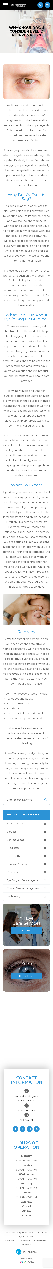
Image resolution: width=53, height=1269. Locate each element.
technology (14, 896)
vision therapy (15, 823)
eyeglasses (13, 848)
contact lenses (15, 839)
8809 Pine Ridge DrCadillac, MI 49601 (26, 1098)
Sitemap (26, 1244)
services (11, 831)
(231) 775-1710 (26, 1119)
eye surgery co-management (24, 880)
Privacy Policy (39, 1240)
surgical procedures (18, 864)
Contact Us (25, 976)
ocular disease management (23, 888)
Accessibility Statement (17, 1240)
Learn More (25, 930)
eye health (13, 856)
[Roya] (27, 1263)
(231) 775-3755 (26, 1110)
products (12, 872)
